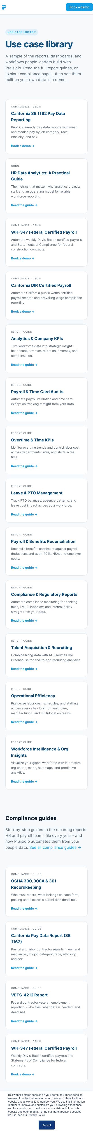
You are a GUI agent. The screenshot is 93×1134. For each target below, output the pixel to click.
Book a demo (79, 7)
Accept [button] (46, 1125)
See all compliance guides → (55, 847)
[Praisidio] (4, 7)
